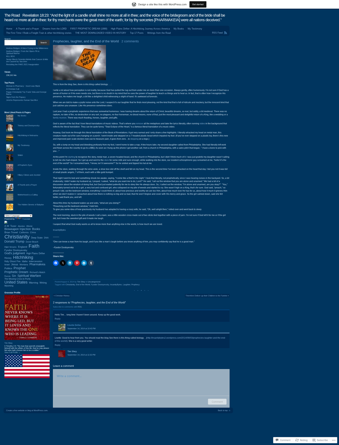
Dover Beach (32, 242)
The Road (12, 15)
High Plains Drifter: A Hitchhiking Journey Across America (140, 28)
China (33, 232)
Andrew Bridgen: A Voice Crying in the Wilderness (27, 48)
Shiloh (20, 155)
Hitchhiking (23, 257)
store (106, 160)
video (202, 123)
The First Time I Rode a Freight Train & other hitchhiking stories (39, 33)
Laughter (126, 284)
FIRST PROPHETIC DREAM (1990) (88, 28)
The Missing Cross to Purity (17, 279)
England (22, 246)
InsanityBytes (59, 230)
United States (16, 282)
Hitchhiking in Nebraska (28, 135)
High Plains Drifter (35, 253)
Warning (33, 282)
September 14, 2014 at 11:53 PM (81, 355)
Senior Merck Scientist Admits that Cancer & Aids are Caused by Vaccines (27, 60)
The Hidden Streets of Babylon (31, 205)
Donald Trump (14, 241)
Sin (14, 275)
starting (71, 157)
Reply (57, 319)
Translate (26, 219)
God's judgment (14, 253)
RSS (80, 307)
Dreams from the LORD (55, 28)
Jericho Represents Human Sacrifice (22, 100)
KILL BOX (10, 56)
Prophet (20, 268)
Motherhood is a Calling (28, 195)
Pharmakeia (37, 264)
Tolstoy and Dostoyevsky (29, 125)
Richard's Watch (37, 272)
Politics (8, 268)
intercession (35, 261)
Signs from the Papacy (16, 97)
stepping (134, 139)
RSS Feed (217, 32)
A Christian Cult (12, 89)
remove (139, 123)
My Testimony (195, 28)
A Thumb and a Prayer (27, 28)
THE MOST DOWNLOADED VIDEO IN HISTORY (100, 33)
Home (9, 28)
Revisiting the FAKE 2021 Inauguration (22, 64)
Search (7, 39)
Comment (217, 401)
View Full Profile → (12, 352)
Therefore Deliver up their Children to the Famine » (207, 296)
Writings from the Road (159, 33)
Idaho (25, 261)
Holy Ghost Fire (12, 261)
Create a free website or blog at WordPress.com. (27, 410)
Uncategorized (94, 282)
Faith (34, 246)
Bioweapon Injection (17, 229)
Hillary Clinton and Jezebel (29, 175)
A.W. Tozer (10, 226)
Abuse (29, 226)
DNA (46, 238)
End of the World (83, 284)
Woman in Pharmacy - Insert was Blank (23, 86)
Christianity (70, 284)
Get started (198, 4)
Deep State (37, 237)
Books (36, 229)
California (24, 232)
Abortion (21, 226)
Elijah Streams (10, 247)
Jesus (14, 264)
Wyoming (8, 286)
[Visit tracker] (5, 223)
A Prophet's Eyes (25, 165)
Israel (7, 264)
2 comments (130, 41)
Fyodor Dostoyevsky (100, 284)
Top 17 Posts (137, 33)
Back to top (223, 410)
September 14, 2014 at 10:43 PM (81, 328)
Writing (43, 282)
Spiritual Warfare (29, 275)
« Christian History (62, 296)
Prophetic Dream (16, 272)
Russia (7, 276)
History (8, 258)
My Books (179, 28)
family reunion (60, 118)
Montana (24, 264)
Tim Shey (81, 282)
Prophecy (135, 284)
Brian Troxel (11, 232)
